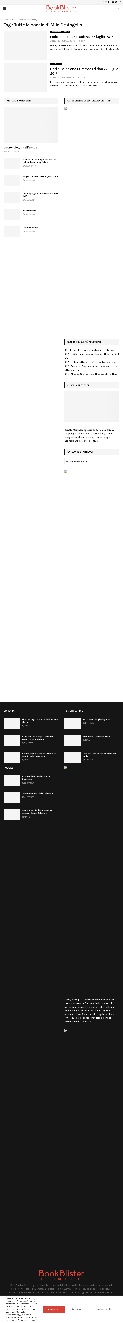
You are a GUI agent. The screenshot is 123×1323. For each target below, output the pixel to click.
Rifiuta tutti (75, 1309)
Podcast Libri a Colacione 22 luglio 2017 (81, 37)
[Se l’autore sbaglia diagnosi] (72, 723)
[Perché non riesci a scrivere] (72, 740)
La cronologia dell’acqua (20, 147)
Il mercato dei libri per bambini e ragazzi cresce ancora (37, 737)
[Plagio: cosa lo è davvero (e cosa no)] (12, 180)
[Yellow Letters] (12, 214)
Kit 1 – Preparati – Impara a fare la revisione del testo (89, 350)
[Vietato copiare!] (12, 231)
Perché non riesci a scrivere (96, 736)
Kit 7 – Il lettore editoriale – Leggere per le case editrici (90, 362)
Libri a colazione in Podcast (60, 32)
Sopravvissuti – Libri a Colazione (37, 793)
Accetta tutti (54, 1309)
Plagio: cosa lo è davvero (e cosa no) (40, 176)
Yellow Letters (29, 210)
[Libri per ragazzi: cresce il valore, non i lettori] (12, 723)
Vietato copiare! (30, 227)
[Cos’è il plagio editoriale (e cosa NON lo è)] (12, 197)
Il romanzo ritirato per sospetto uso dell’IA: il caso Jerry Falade (40, 161)
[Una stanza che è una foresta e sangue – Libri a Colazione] (12, 814)
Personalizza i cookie (102, 1309)
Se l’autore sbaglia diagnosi (96, 719)
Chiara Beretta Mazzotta (62, 41)
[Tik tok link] (120, 2)
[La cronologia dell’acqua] (31, 125)
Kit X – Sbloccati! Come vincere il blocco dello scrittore (90, 374)
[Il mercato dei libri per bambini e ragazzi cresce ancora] (12, 740)
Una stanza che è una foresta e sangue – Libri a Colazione (37, 811)
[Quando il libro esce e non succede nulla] (72, 757)
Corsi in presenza (78, 385)
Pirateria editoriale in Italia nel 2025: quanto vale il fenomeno (39, 754)
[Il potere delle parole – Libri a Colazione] (12, 780)
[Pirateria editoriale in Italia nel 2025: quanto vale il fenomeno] (12, 757)
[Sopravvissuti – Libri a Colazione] (12, 797)
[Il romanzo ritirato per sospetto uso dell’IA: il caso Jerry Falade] (12, 163)
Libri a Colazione (56, 64)
